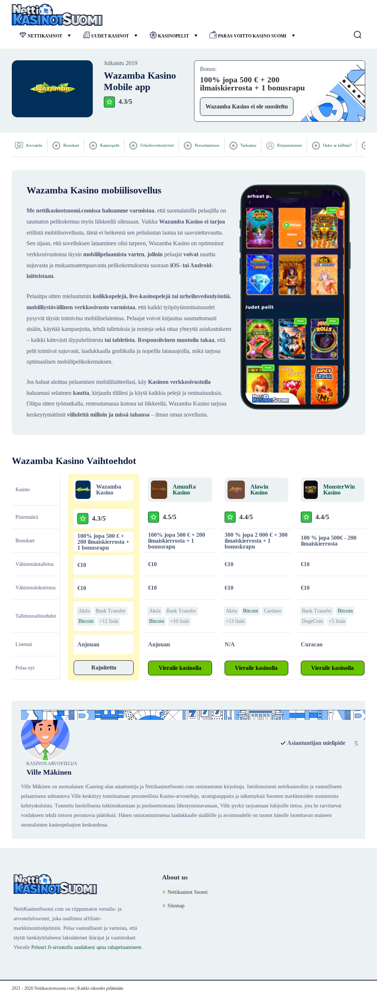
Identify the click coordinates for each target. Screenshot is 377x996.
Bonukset (70, 145)
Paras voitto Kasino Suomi (252, 36)
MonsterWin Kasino (339, 490)
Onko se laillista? (337, 145)
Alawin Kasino (259, 490)
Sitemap (176, 905)
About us (175, 877)
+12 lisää (108, 621)
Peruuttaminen (206, 145)
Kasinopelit (173, 36)
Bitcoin (86, 621)
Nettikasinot (45, 36)
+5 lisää (337, 621)
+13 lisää (235, 621)
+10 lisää (179, 621)
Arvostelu (33, 145)
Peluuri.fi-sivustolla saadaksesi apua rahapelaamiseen (86, 947)
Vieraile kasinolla (180, 668)
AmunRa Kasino (184, 490)
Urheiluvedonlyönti (156, 145)
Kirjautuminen (289, 145)
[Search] (357, 35)
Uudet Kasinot (110, 36)
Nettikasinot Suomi (188, 892)
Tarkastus (247, 145)
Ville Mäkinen (49, 772)
